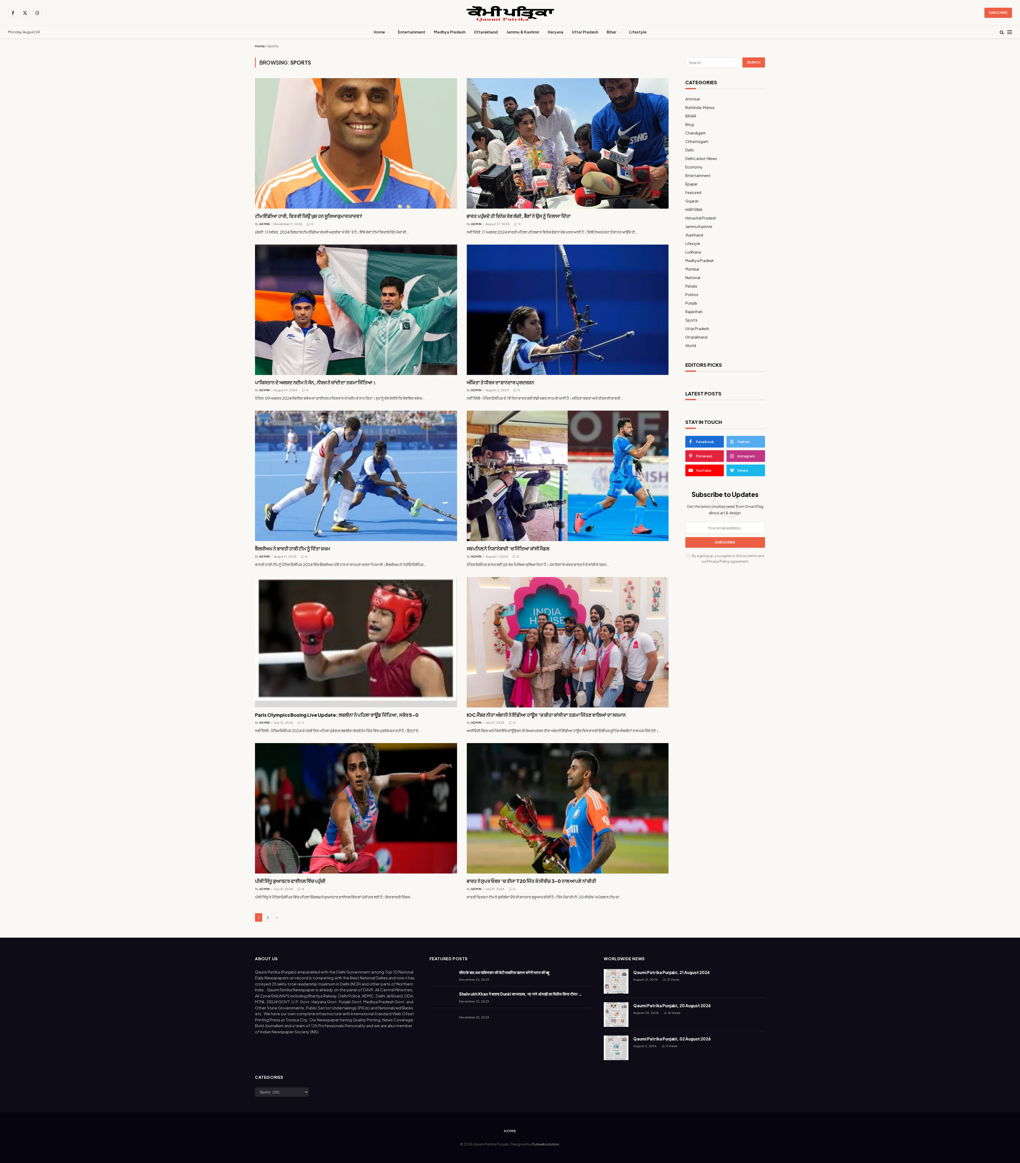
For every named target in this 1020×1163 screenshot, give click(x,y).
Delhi (689, 150)
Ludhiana (693, 252)
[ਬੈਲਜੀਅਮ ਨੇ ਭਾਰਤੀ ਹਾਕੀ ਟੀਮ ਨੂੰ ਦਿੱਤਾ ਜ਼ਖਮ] (356, 476)
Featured (693, 192)
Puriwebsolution (545, 1144)
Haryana (555, 32)
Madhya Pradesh (449, 32)
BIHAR (690, 115)
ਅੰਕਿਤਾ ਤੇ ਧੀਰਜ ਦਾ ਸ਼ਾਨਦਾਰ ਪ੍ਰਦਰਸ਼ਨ (500, 382)
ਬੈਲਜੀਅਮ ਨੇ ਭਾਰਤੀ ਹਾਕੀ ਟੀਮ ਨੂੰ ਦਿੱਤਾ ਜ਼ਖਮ (292, 548)
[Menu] (1009, 32)
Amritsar (692, 98)
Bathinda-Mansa (699, 107)
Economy (694, 167)
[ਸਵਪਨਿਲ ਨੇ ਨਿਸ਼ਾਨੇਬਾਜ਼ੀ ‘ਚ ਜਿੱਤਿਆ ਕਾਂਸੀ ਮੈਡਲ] (568, 476)
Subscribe (998, 13)
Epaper (691, 184)
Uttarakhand (486, 32)
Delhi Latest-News (701, 158)
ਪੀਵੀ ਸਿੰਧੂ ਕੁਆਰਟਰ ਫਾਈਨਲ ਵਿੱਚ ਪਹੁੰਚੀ (290, 881)
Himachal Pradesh (700, 218)
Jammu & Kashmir (522, 32)
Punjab (691, 303)
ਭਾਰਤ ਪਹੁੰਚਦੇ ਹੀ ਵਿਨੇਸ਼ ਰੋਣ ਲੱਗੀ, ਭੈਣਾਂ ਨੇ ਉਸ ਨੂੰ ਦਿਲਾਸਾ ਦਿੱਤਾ (519, 216)
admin (264, 224)
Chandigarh (695, 132)
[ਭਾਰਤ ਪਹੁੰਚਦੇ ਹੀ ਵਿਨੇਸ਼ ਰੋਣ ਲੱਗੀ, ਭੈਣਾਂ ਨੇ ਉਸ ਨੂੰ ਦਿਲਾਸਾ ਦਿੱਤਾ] (568, 143)
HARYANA (693, 209)
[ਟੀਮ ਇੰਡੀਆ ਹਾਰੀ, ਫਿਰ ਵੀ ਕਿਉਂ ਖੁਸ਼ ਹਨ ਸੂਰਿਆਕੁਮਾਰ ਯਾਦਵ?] (356, 143)
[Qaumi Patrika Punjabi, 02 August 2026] (616, 1047)
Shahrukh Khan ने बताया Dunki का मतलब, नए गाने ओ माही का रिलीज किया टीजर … (520, 993)
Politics (691, 294)
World (690, 345)
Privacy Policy (718, 561)
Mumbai (692, 269)
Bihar (611, 32)
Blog (689, 124)
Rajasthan (694, 311)
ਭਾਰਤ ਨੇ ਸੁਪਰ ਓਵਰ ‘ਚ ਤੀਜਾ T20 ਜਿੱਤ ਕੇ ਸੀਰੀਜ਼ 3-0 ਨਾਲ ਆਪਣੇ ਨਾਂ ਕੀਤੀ (531, 881)
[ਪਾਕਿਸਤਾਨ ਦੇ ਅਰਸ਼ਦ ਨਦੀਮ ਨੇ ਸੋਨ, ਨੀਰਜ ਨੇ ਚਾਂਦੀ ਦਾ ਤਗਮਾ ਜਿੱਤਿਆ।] (356, 310)
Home (379, 32)
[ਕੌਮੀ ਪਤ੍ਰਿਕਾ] (510, 13)
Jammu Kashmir (698, 226)
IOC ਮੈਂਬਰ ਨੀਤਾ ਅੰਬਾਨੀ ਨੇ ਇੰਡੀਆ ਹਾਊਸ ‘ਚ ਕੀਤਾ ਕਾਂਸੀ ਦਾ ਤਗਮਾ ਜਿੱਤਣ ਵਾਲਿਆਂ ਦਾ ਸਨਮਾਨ (546, 715)
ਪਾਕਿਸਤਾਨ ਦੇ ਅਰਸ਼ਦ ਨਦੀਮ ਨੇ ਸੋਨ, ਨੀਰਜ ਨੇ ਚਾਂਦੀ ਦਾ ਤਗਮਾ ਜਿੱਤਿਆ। (315, 382)
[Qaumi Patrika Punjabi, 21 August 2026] (616, 981)
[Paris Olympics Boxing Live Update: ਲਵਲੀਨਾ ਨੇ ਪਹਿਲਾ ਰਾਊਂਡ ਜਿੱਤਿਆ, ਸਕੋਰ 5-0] (356, 642)
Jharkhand (694, 235)
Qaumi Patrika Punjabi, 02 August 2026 (672, 1038)
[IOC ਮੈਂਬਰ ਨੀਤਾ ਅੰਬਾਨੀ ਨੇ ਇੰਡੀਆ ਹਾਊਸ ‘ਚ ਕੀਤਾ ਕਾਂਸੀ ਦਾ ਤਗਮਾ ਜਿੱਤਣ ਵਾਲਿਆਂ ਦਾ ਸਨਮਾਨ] (568, 642)
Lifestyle (638, 32)
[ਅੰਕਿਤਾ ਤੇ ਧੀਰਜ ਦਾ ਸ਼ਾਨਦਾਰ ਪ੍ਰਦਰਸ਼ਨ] (568, 310)
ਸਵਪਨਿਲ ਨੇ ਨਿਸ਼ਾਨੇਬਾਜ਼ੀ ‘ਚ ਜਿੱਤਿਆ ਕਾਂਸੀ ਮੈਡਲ (508, 548)
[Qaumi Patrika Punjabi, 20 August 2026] (616, 1014)
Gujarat (692, 201)
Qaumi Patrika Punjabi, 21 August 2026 (671, 972)
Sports (691, 320)
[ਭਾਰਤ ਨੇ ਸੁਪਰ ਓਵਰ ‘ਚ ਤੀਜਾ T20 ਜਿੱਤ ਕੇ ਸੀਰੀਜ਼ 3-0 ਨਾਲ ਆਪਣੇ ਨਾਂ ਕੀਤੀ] (568, 808)
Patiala (691, 286)
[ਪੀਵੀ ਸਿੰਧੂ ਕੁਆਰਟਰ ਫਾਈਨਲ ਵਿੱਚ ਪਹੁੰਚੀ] (356, 808)
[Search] (1002, 32)
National (692, 277)
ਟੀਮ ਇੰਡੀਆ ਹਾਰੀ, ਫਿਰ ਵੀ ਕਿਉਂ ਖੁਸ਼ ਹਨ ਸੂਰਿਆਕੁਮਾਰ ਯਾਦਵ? (308, 216)
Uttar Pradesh (585, 32)
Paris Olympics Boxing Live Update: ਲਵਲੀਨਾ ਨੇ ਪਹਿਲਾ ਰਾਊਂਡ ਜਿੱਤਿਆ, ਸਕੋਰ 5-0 (337, 715)
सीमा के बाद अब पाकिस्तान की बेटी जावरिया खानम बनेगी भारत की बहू (504, 972)
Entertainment (411, 32)
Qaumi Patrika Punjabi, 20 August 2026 (672, 1005)
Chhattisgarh (696, 141)
